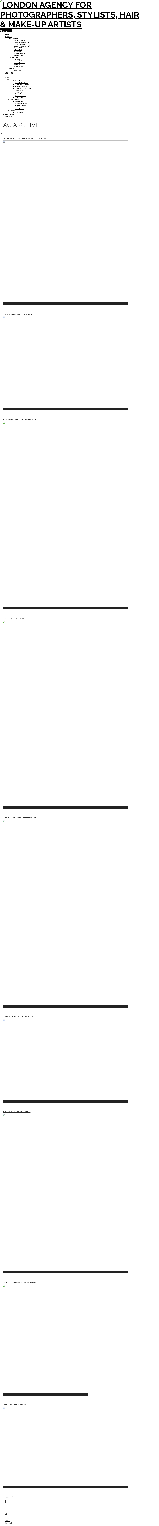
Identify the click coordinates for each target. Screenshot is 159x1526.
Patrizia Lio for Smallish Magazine (19, 1282)
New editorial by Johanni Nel (16, 1112)
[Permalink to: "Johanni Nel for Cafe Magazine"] (65, 409)
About (7, 1520)
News (7, 1518)
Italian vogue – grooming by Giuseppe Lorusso (25, 138)
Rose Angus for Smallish (14, 1405)
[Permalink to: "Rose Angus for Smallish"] (65, 1487)
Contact (8, 1523)
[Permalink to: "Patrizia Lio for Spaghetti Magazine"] (65, 1006)
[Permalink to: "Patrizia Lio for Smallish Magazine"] (45, 1394)
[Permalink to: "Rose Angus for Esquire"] (65, 807)
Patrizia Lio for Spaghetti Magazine (20, 818)
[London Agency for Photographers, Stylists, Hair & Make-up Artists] (71, 24)
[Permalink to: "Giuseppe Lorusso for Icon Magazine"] (65, 608)
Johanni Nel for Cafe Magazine (17, 314)
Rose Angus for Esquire (14, 619)
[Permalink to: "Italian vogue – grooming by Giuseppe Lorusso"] (65, 303)
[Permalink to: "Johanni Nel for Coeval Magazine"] (65, 1101)
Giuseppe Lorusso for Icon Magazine (20, 419)
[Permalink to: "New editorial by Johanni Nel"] (65, 1272)
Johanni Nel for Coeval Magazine (18, 1017)
